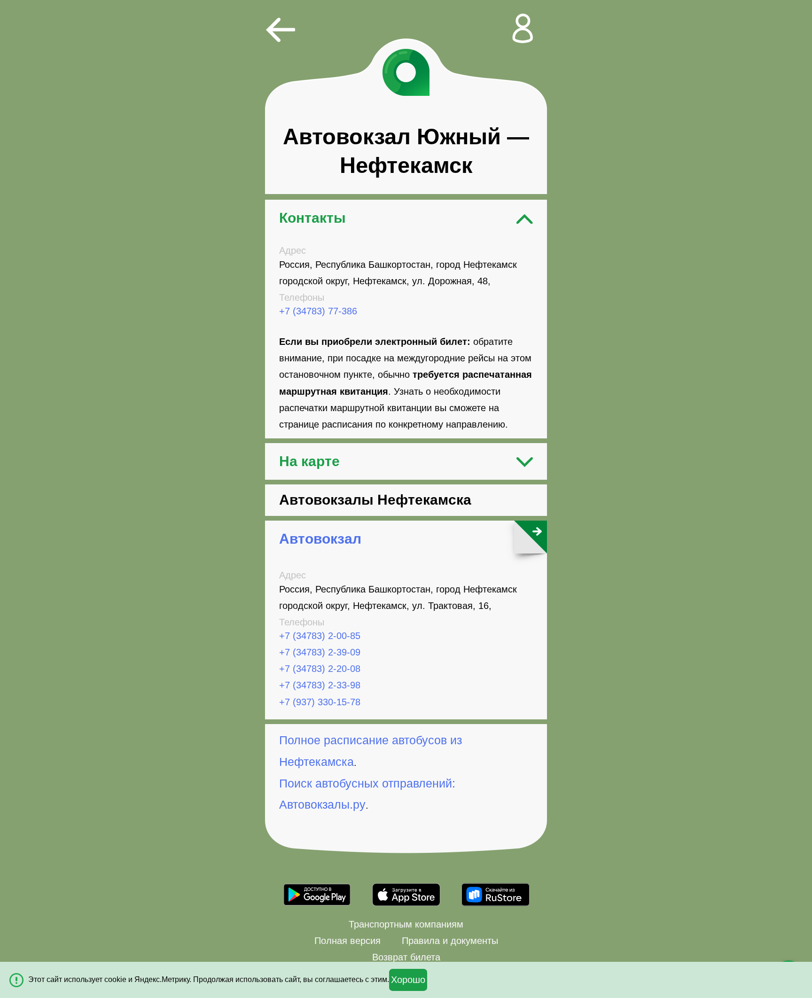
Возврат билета (406, 957)
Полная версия (347, 941)
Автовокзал (320, 538)
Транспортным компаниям (406, 924)
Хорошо (408, 980)
